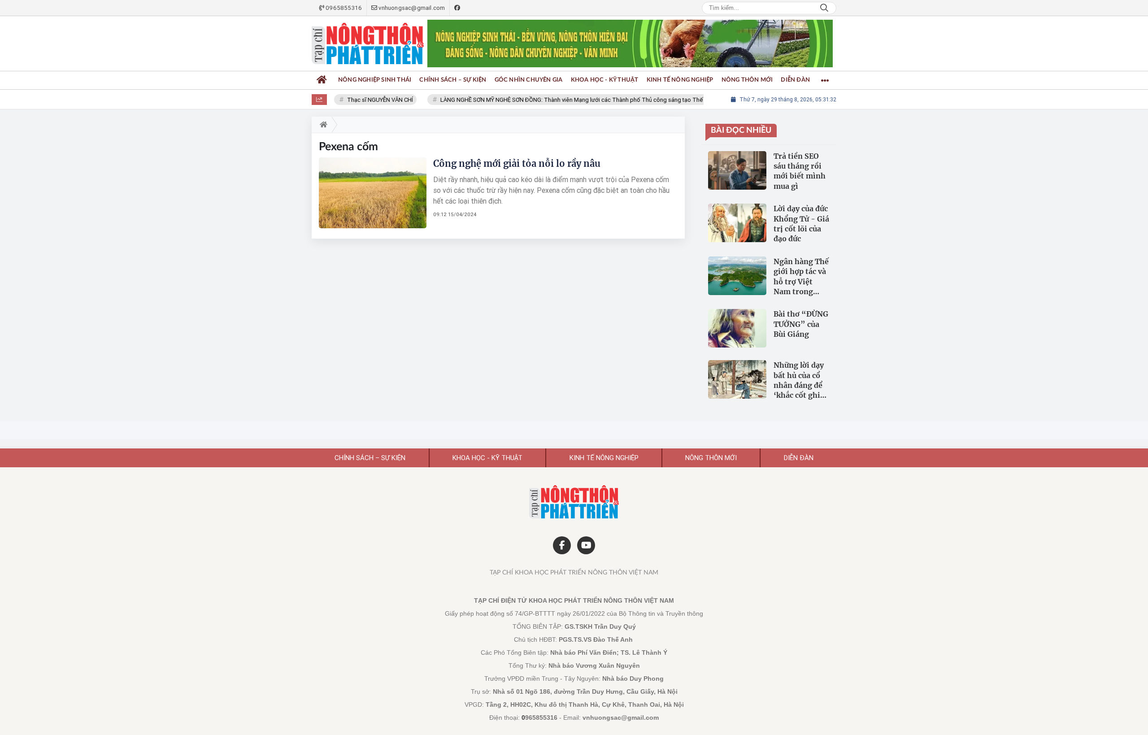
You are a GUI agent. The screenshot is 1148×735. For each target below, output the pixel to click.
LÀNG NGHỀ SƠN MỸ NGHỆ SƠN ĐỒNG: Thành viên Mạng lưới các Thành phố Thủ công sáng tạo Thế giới (567, 99)
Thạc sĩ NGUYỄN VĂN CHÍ (370, 99)
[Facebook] (562, 545)
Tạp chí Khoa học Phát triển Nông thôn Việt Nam (574, 573)
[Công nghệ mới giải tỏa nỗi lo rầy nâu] (372, 192)
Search (824, 8)
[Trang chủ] (322, 80)
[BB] (630, 44)
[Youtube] (586, 545)
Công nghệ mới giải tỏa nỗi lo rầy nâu (516, 163)
